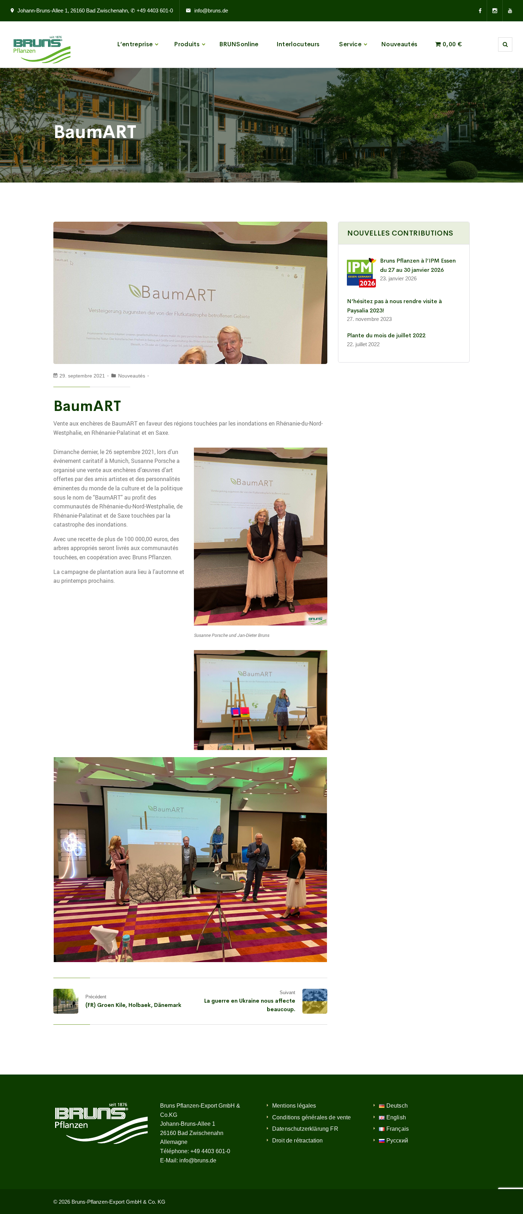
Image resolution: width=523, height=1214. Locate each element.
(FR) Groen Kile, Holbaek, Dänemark (133, 1005)
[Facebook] (483, 10)
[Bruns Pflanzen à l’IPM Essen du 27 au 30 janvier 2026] (361, 272)
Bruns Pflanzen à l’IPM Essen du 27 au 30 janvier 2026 (418, 265)
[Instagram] (495, 10)
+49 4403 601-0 (210, 1151)
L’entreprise (135, 44)
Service (350, 44)
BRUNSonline (239, 44)
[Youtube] (507, 10)
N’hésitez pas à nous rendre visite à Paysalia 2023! (394, 305)
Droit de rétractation (297, 1141)
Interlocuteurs (298, 44)
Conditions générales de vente (311, 1117)
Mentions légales (294, 1106)
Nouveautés (399, 44)
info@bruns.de (211, 10)
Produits (187, 44)
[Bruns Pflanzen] (40, 44)
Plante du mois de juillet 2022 (386, 335)
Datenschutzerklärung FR (305, 1129)
